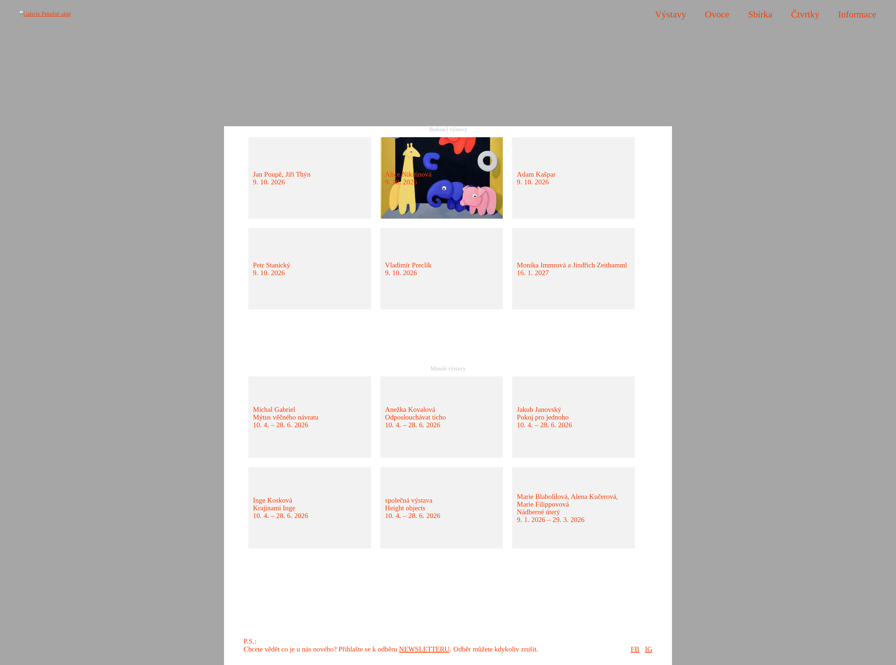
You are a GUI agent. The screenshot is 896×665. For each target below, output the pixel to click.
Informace (857, 14)
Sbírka (760, 14)
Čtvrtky (805, 14)
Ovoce (717, 14)
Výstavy (670, 14)
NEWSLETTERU (424, 649)
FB (635, 649)
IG (648, 649)
